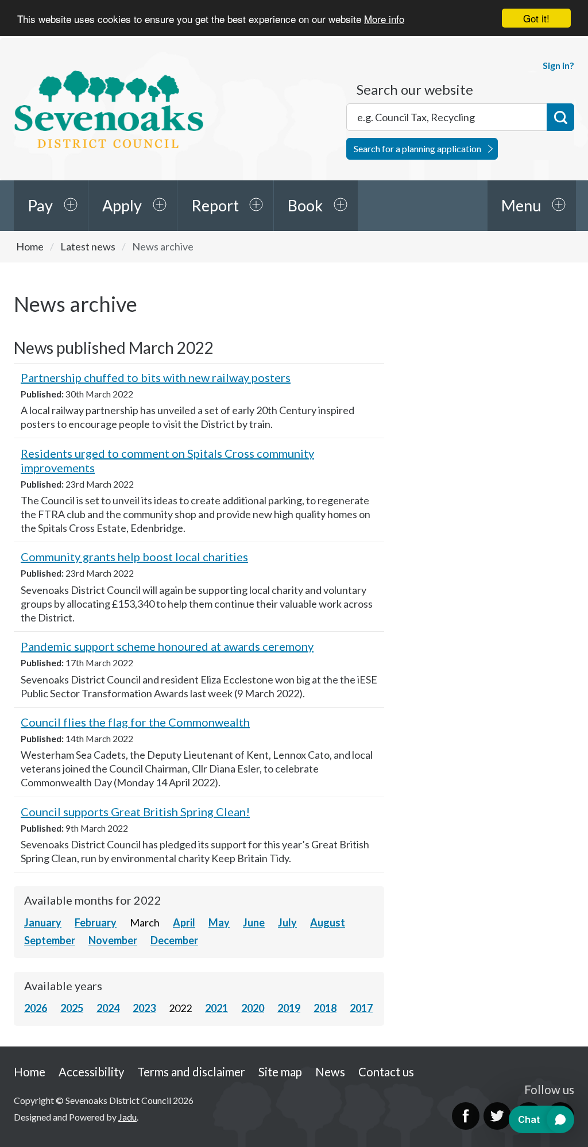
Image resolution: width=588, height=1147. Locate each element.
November (112, 940)
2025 (71, 1008)
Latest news (87, 246)
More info (384, 18)
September (49, 940)
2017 (361, 1008)
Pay (40, 205)
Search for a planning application (417, 148)
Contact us (386, 1072)
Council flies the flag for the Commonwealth (135, 722)
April (184, 922)
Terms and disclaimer (191, 1072)
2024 (107, 1008)
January (42, 922)
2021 (216, 1008)
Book (305, 205)
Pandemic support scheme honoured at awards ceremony (167, 646)
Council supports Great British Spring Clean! (135, 811)
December (174, 940)
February (96, 922)
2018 (325, 1008)
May (219, 922)
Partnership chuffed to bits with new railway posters (156, 377)
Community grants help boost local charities (134, 556)
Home (30, 246)
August (327, 922)
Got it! (536, 18)
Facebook (465, 1116)
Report (215, 205)
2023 (144, 1008)
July (287, 922)
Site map (280, 1072)
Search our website (415, 89)
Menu (521, 205)
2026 (35, 1008)
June (254, 922)
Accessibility (91, 1072)
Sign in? (558, 65)
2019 (288, 1008)
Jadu (127, 1116)
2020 (252, 1008)
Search (560, 117)
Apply (122, 205)
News (330, 1072)
